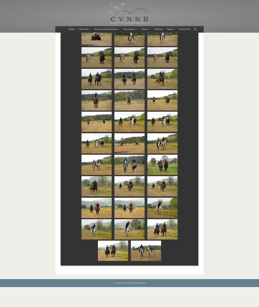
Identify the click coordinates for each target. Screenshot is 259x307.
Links (170, 29)
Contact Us (184, 29)
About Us (83, 29)
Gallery (159, 29)
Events (145, 29)
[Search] (194, 29)
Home (72, 29)
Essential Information (106, 29)
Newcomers (129, 29)
